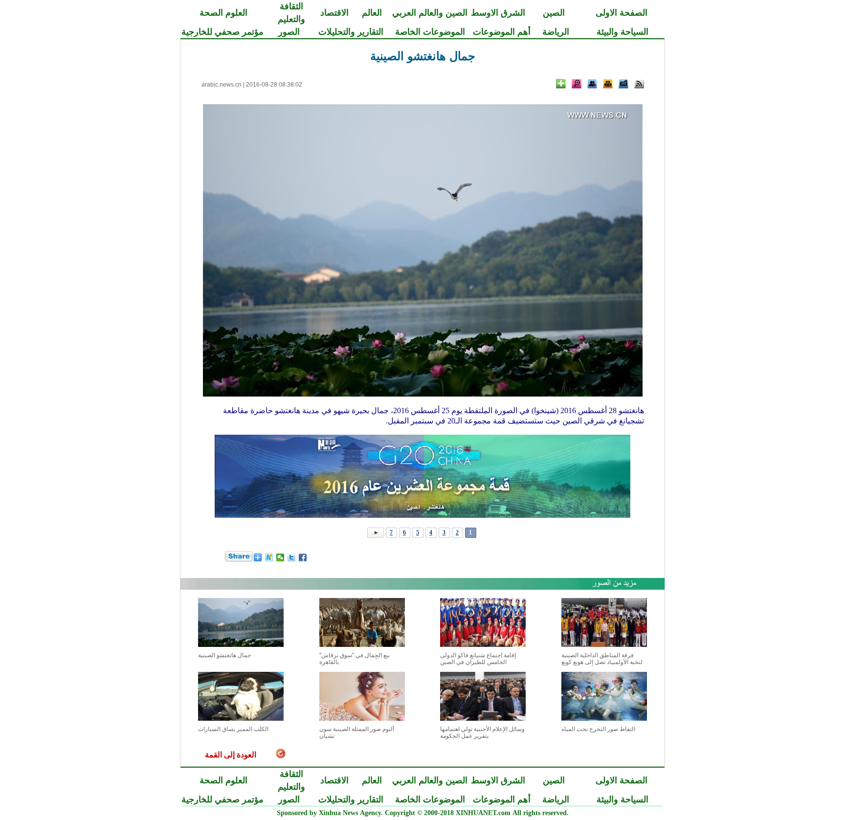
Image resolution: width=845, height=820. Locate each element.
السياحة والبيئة (622, 32)
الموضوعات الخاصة (430, 32)
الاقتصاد (334, 13)
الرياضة (555, 32)
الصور (289, 32)
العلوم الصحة (223, 13)
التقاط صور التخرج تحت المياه (598, 729)
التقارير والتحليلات (350, 32)
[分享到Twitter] (292, 557)
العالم (372, 13)
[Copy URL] (592, 84)
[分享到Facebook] (303, 557)
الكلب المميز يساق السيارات (233, 729)
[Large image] (576, 84)
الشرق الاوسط (498, 13)
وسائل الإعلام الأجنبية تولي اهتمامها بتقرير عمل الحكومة (482, 732)
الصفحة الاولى (621, 13)
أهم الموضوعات (502, 32)
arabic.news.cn (221, 84)
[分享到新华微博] (269, 557)
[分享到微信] (280, 557)
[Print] (608, 84)
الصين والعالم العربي (429, 13)
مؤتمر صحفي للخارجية (222, 32)
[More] (561, 84)
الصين (554, 13)
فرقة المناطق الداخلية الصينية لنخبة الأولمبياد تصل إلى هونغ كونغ (602, 658)
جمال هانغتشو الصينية (224, 655)
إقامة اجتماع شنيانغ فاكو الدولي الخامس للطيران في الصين (478, 658)
